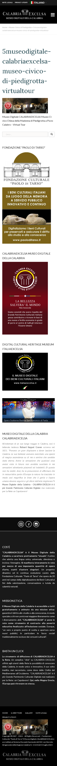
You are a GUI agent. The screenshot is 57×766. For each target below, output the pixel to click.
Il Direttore (16, 713)
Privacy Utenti (21, 2)
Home (4, 27)
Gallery (29, 713)
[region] (28, 411)
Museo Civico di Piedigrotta (20, 27)
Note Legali (7, 2)
